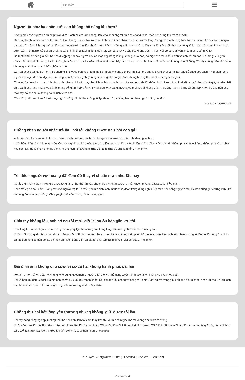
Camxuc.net (122, 376)
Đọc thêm (141, 149)
